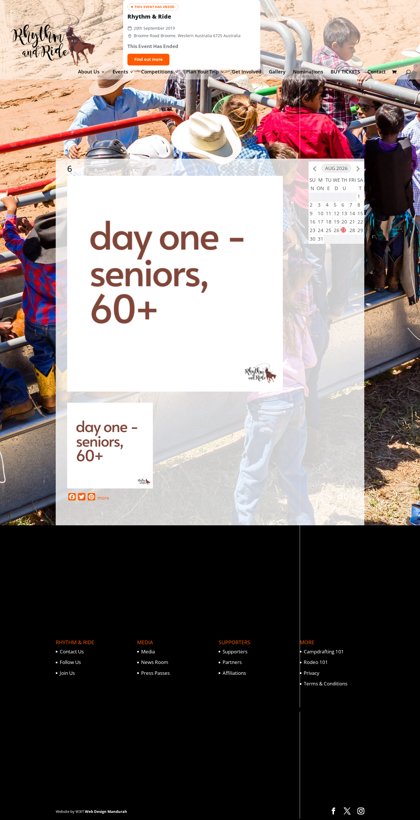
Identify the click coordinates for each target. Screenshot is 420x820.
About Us (88, 72)
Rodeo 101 (316, 662)
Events (120, 72)
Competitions (157, 72)
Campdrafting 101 (324, 651)
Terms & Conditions (325, 683)
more (103, 498)
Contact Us (72, 651)
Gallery (277, 72)
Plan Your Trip (202, 72)
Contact (376, 72)
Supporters (235, 651)
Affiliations (234, 673)
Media (148, 651)
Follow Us (70, 662)
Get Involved (246, 72)
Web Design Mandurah (106, 811)
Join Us (67, 673)
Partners (232, 662)
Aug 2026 (336, 168)
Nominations (308, 72)
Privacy (311, 673)
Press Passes (155, 673)
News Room (154, 662)
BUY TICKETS (345, 72)
